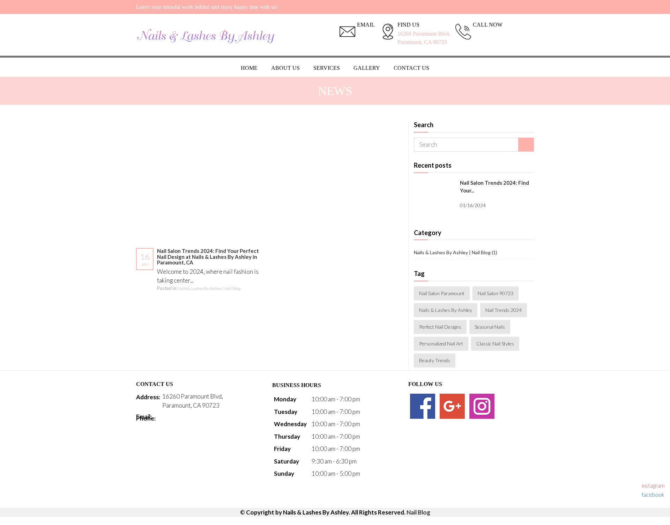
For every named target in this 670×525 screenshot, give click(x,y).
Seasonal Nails (490, 327)
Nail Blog (418, 512)
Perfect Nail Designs (440, 327)
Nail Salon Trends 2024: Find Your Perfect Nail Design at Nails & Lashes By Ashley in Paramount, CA (208, 256)
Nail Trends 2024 (503, 310)
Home (249, 68)
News (335, 91)
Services (326, 68)
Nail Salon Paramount (441, 293)
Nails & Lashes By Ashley (445, 310)
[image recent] (434, 197)
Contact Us (411, 68)
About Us (285, 68)
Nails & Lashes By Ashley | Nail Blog (209, 288)
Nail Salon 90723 (495, 293)
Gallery (366, 68)
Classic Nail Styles (495, 344)
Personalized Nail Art (441, 344)
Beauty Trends (434, 360)
